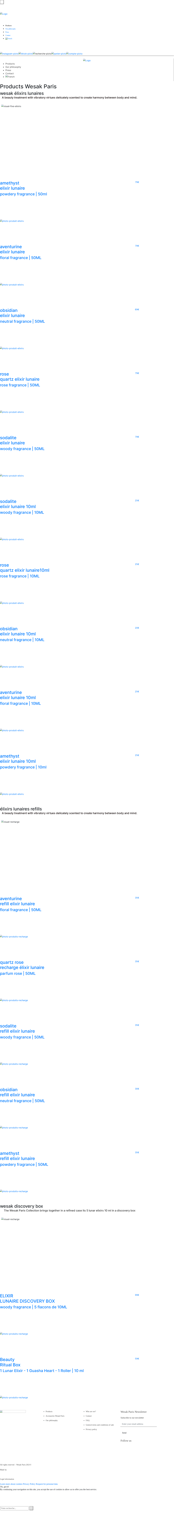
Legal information (7, 1479)
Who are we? (91, 1411)
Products (8, 26)
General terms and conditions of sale (100, 1425)
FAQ (87, 1420)
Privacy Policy (29, 1484)
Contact (7, 35)
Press (7, 32)
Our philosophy (10, 29)
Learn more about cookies (11, 1484)
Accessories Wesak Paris (55, 1416)
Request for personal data (47, 1484)
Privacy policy (91, 1429)
